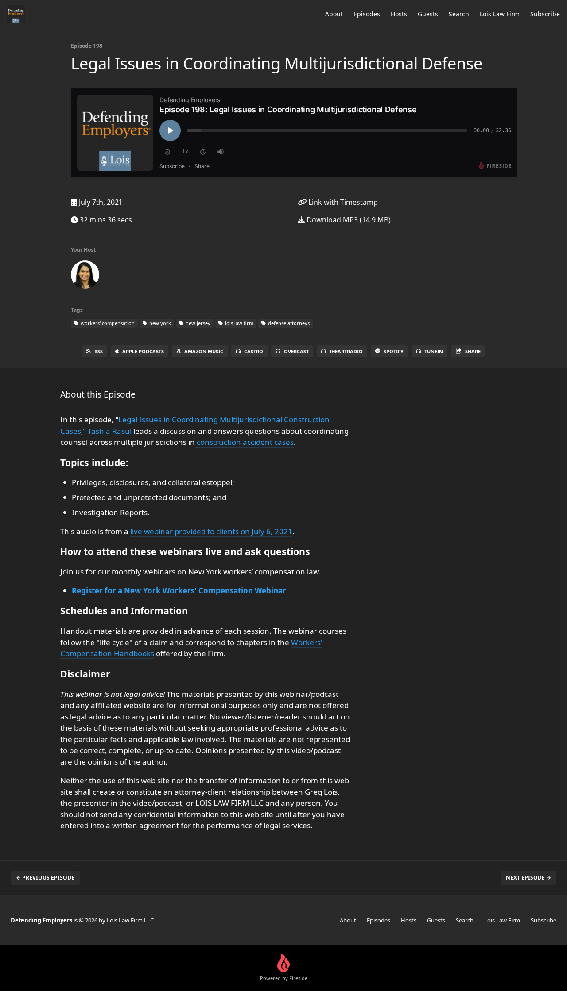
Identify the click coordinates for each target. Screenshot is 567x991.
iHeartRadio (346, 351)
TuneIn (433, 351)
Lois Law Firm (500, 14)
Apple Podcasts (143, 351)
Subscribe (545, 14)
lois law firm (238, 323)
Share (473, 351)
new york (159, 323)
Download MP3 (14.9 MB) (348, 220)
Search (459, 14)
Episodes (366, 14)
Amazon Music (203, 351)
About (334, 14)
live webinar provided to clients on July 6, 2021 (211, 531)
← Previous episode (45, 877)
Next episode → (528, 877)
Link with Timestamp (342, 202)
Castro (253, 351)
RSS (98, 351)
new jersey (197, 323)
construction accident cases (244, 442)
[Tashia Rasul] (85, 276)
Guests (428, 14)
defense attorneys (288, 323)
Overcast (296, 351)
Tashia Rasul (110, 431)
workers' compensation (107, 323)
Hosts (399, 14)
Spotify (394, 351)
